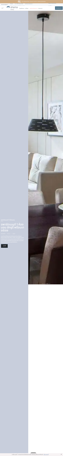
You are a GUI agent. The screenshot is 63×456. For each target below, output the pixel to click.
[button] (4, 4)
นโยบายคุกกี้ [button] (46, 454)
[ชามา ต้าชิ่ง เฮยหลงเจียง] (12, 8)
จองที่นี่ (4, 246)
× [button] (61, 454)
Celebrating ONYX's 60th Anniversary (33, 1)
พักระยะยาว (40, 8)
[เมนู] (3, 8)
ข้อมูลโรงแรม (21, 8)
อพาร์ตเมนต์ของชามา (33, 8)
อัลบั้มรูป (26, 8)
